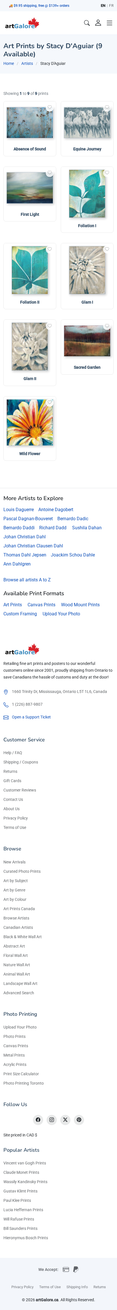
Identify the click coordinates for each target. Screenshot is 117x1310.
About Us (11, 809)
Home (8, 63)
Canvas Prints (41, 604)
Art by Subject (15, 880)
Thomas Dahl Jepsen (24, 555)
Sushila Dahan (87, 527)
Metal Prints (14, 1055)
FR (111, 5)
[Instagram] (52, 1120)
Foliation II (29, 302)
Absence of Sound (30, 149)
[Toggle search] (87, 23)
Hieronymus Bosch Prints (25, 1238)
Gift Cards (12, 780)
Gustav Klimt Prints (20, 1191)
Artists (27, 63)
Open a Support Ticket (31, 717)
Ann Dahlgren (17, 564)
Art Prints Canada (19, 908)
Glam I (87, 302)
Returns (10, 771)
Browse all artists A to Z (27, 580)
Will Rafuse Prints (18, 1219)
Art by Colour (14, 899)
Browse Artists (16, 918)
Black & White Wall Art (22, 937)
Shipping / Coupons (20, 762)
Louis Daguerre (18, 509)
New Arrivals (14, 862)
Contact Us (13, 799)
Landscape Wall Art (20, 983)
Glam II (30, 378)
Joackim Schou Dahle (73, 555)
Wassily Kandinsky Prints (25, 1181)
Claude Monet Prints (21, 1172)
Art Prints (12, 604)
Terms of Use (14, 827)
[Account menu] (98, 23)
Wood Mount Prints (80, 604)
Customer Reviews (19, 790)
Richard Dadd (52, 527)
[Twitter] (65, 1120)
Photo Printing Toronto (23, 1083)
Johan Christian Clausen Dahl (33, 546)
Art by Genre (14, 890)
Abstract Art (14, 946)
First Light (30, 214)
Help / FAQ (12, 752)
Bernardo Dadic (72, 518)
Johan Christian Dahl (24, 536)
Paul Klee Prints (17, 1200)
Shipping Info (77, 1287)
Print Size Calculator (21, 1074)
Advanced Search (18, 993)
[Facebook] (38, 1120)
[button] (110, 23)
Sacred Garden (87, 367)
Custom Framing (20, 613)
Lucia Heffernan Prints (23, 1209)
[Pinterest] (79, 1120)
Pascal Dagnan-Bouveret (28, 518)
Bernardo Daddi (19, 527)
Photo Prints (14, 1036)
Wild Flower (29, 453)
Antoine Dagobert (55, 509)
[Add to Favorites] (50, 108)
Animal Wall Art (16, 974)
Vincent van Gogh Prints (24, 1163)
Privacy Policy (15, 818)
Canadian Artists (18, 927)
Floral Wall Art (15, 955)
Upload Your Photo (61, 613)
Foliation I (87, 225)
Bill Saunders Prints (20, 1228)
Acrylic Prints (14, 1064)
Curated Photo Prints (22, 871)
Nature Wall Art (16, 965)
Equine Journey (87, 149)
